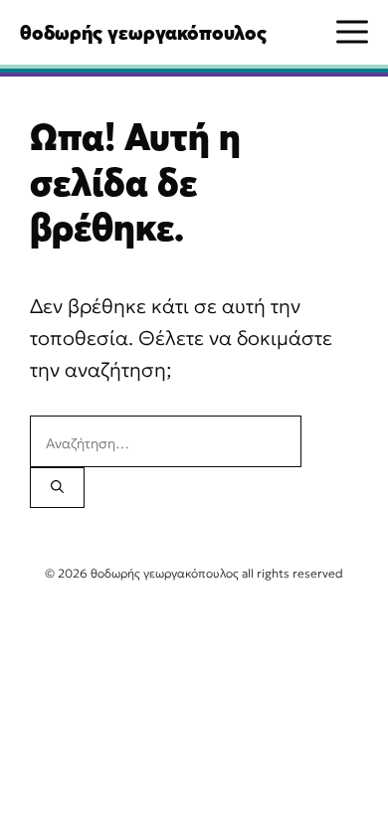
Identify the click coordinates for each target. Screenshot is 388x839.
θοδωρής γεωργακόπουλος (143, 32)
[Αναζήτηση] (57, 488)
